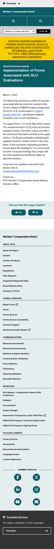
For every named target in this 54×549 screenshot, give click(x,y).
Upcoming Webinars (12, 374)
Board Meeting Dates (13, 286)
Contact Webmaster (12, 459)
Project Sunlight (10, 410)
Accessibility (9, 444)
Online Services (10, 315)
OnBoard (7, 400)
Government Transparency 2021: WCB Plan (24, 416)
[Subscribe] (36, 501)
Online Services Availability (16, 320)
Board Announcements (13, 344)
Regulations (8, 271)
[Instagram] (36, 489)
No (37, 212)
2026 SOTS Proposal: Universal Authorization (24, 421)
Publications (8, 369)
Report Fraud (10, 305)
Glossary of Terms (11, 291)
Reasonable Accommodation (16, 449)
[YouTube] (17, 501)
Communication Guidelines (15, 359)
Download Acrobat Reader (16, 330)
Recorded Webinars (12, 379)
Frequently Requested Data (15, 281)
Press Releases (10, 364)
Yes (20, 212)
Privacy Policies (10, 439)
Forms (6, 310)
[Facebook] (17, 477)
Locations (7, 266)
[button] (13, 21)
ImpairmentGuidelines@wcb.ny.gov (21, 171)
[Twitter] (36, 477)
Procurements (9, 405)
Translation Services (17, 517)
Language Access (11, 454)
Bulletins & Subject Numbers (16, 354)
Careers (6, 256)
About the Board (10, 251)
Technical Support (11, 325)
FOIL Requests (9, 276)
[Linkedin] (17, 489)
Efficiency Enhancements (14, 349)
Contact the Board (11, 261)
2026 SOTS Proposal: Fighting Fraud (20, 426)
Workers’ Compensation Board (19, 11)
